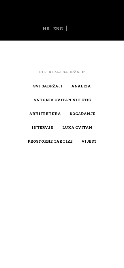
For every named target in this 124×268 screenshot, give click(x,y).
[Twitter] (77, 28)
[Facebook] (70, 28)
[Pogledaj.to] (62, 11)
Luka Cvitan (77, 127)
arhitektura (45, 113)
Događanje (82, 113)
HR (46, 28)
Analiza (81, 86)
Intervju (43, 127)
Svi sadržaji (48, 86)
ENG (58, 28)
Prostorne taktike (50, 141)
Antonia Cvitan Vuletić (62, 99)
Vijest (89, 141)
